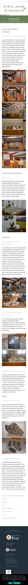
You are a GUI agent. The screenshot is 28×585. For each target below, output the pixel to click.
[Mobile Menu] (24, 8)
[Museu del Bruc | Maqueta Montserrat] (14, 208)
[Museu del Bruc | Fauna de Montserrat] (14, 224)
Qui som (4, 514)
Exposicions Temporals (7, 508)
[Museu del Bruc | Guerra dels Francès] (14, 160)
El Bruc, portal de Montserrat (14, 8)
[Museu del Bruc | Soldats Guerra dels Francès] (14, 144)
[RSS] (26, 1)
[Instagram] (24, 1)
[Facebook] (19, 1)
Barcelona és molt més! (10, 561)
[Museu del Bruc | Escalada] (14, 286)
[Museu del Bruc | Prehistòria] (14, 446)
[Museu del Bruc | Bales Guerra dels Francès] (14, 127)
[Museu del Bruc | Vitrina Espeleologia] (14, 358)
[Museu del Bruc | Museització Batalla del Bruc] (14, 78)
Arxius (3, 505)
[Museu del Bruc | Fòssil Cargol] (14, 429)
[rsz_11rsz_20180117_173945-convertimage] (14, 301)
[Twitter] (21, 1)
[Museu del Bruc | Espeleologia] (14, 342)
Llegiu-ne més (17, 583)
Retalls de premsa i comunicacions (9, 518)
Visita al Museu (5, 499)
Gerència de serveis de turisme (12, 562)
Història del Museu (6, 511)
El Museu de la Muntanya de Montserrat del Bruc (13, 495)
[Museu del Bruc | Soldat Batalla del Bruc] (14, 94)
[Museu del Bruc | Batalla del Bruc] (14, 111)
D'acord (10, 583)
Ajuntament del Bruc (10, 558)
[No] (26, 579)
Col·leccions (4, 502)
